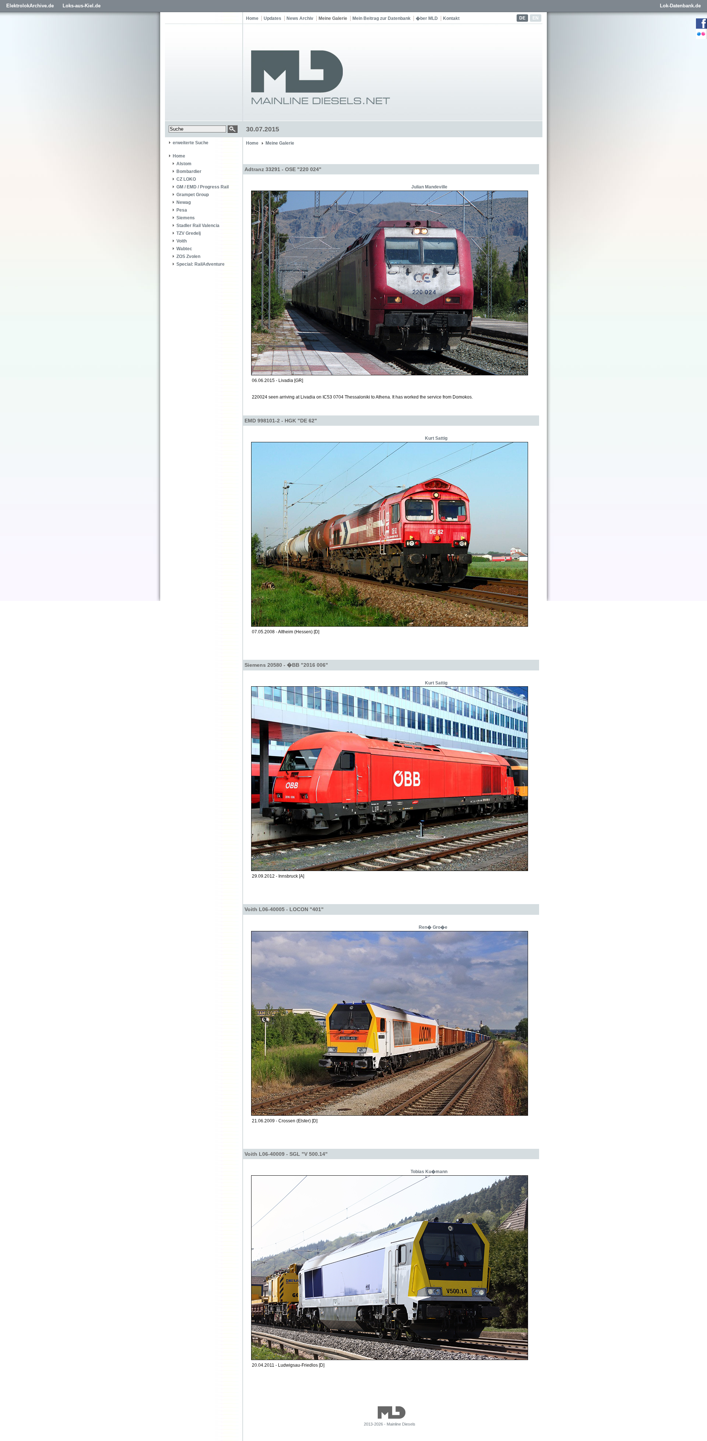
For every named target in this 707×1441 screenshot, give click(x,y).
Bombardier (188, 171)
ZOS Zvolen (188, 256)
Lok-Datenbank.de (680, 5)
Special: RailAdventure (200, 264)
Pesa (181, 210)
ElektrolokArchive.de (30, 5)
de (522, 18)
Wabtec (184, 248)
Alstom (183, 163)
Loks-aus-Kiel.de (82, 5)
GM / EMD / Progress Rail (202, 187)
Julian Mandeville (429, 187)
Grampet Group (192, 194)
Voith (181, 241)
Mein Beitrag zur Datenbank (381, 18)
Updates (272, 18)
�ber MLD (427, 18)
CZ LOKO (186, 179)
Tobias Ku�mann (429, 1171)
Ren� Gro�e (433, 927)
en (535, 18)
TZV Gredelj (188, 233)
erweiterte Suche (190, 142)
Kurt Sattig (436, 438)
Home (252, 18)
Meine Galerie (333, 18)
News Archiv (299, 18)
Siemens (185, 217)
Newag (183, 202)
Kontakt (451, 18)
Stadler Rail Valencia (197, 225)
